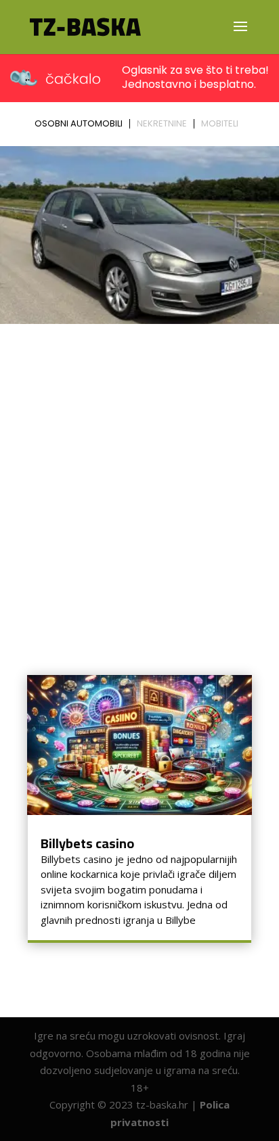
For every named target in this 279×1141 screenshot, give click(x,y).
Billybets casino (87, 843)
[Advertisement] (139, 475)
